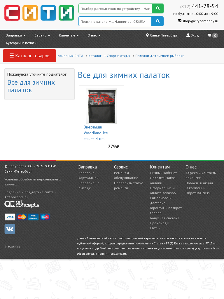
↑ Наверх (12, 246)
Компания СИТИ (70, 55)
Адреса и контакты (201, 173)
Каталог (95, 55)
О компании (195, 188)
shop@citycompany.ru (199, 21)
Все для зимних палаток (31, 86)
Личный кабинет (163, 173)
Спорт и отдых (118, 55)
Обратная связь (198, 193)
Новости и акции (199, 183)
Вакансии (193, 177)
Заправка (14, 35)
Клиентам (67, 35)
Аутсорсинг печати (21, 43)
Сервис (40, 35)
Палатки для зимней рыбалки (159, 55)
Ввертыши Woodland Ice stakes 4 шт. (96, 132)
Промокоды (159, 223)
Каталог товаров (32, 55)
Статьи (155, 228)
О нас (93, 35)
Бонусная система (165, 218)
